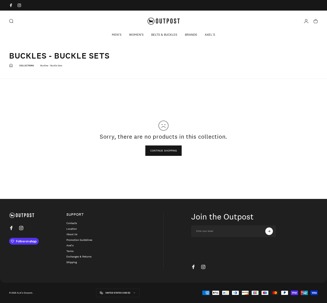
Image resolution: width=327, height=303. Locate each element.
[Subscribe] (269, 231)
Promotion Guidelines (79, 240)
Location (71, 228)
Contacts (71, 223)
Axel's (70, 245)
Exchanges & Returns (79, 256)
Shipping (71, 262)
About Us (71, 234)
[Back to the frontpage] (11, 65)
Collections (26, 65)
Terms (70, 251)
